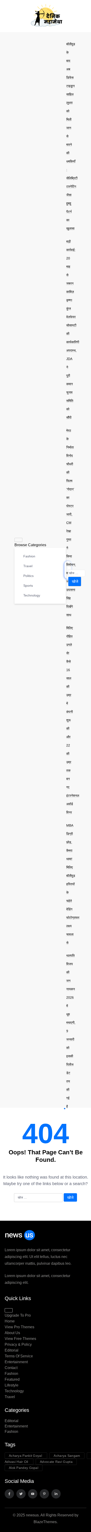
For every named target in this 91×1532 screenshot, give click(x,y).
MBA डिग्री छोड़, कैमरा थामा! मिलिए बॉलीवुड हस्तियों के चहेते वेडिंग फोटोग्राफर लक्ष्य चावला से (72, 884)
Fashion (28, 556)
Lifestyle (11, 1385)
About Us (12, 1333)
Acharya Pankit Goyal (26, 1455)
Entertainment (16, 1362)
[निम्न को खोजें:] (76, 573)
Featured (12, 1379)
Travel (27, 566)
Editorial (11, 1350)
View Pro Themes (19, 1327)
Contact (11, 1368)
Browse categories (30, 545)
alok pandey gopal (23, 1468)
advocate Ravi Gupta (56, 1462)
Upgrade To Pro (18, 1315)
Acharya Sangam (67, 1455)
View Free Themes (20, 1339)
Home (10, 1321)
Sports (27, 585)
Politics (28, 576)
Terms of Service (19, 1356)
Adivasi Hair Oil (17, 1462)
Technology (31, 595)
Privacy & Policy (18, 1344)
